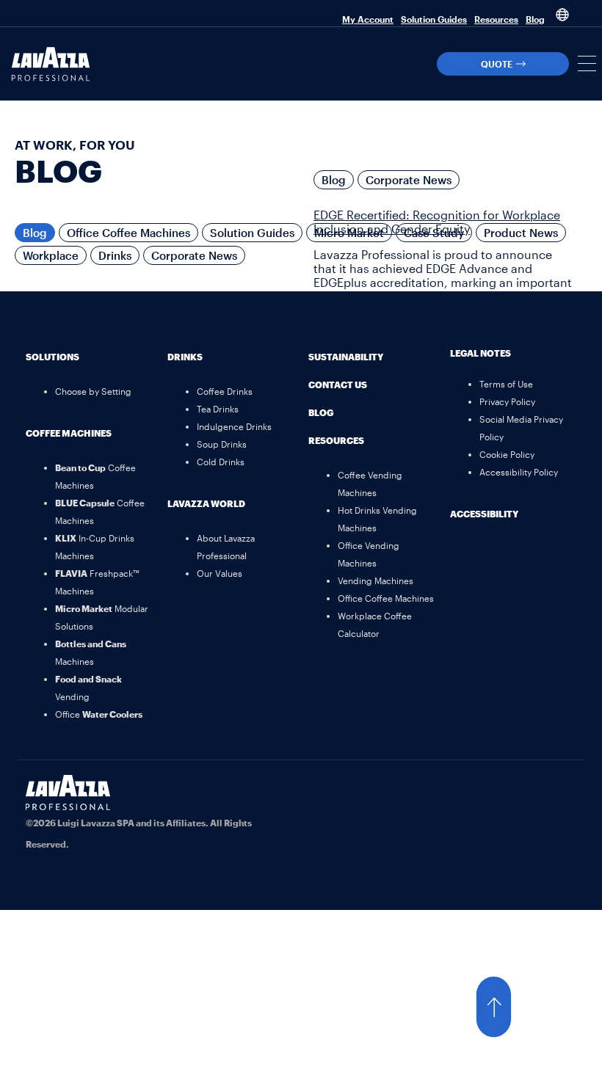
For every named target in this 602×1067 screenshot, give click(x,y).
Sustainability (345, 357)
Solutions (52, 357)
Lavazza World (206, 503)
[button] (587, 63)
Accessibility (484, 514)
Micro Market (349, 232)
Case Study (434, 232)
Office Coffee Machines (128, 232)
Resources (496, 19)
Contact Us (337, 384)
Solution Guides (434, 19)
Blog (535, 19)
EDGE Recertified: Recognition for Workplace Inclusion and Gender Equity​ (436, 222)
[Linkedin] (558, 793)
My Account (368, 19)
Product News (521, 232)
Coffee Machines (69, 433)
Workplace (51, 255)
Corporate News (194, 255)
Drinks (114, 255)
